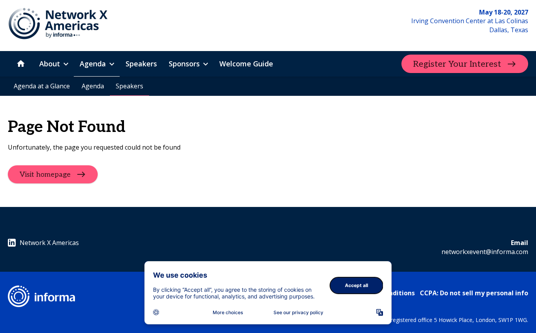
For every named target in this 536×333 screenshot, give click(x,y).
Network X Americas (49, 242)
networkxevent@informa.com (484, 251)
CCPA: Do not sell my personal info (474, 293)
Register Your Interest (457, 64)
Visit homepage (45, 174)
